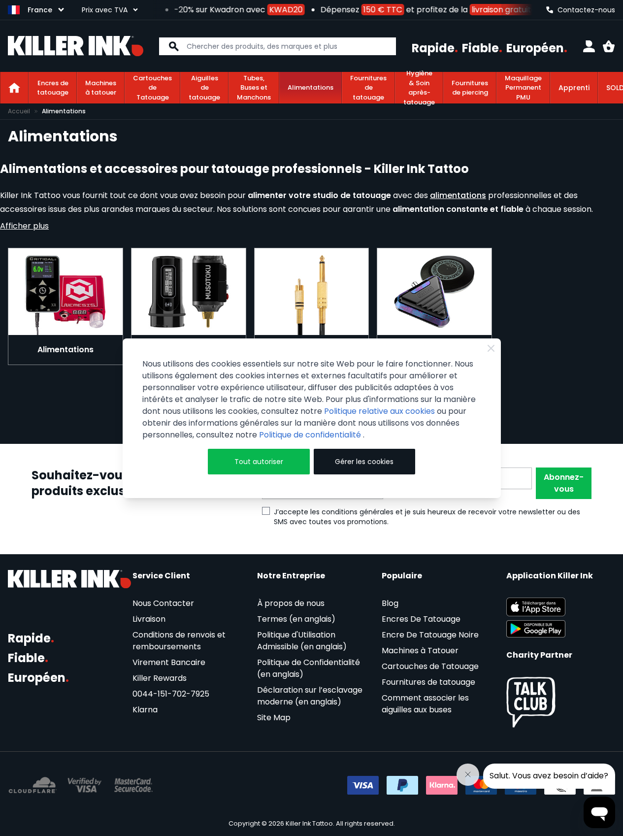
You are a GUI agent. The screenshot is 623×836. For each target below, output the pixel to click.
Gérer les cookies (364, 462)
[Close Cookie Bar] (491, 348)
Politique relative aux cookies (379, 411)
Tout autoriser (258, 462)
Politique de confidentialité (311, 434)
